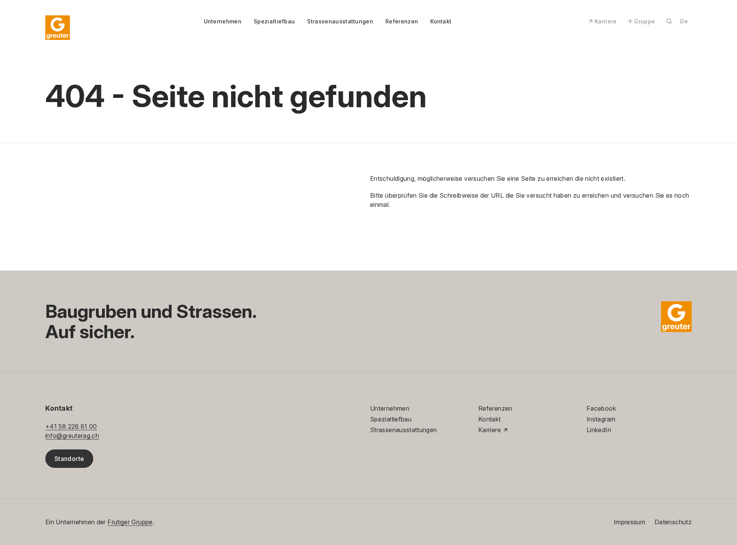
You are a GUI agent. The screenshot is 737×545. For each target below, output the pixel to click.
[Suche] (669, 21)
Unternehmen (222, 21)
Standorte (69, 458)
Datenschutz (673, 522)
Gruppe (644, 21)
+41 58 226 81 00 (71, 426)
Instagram (601, 419)
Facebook (601, 408)
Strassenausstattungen (340, 21)
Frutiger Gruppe (129, 522)
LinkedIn (599, 430)
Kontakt (440, 21)
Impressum (629, 522)
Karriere (606, 21)
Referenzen (401, 21)
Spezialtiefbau (274, 21)
